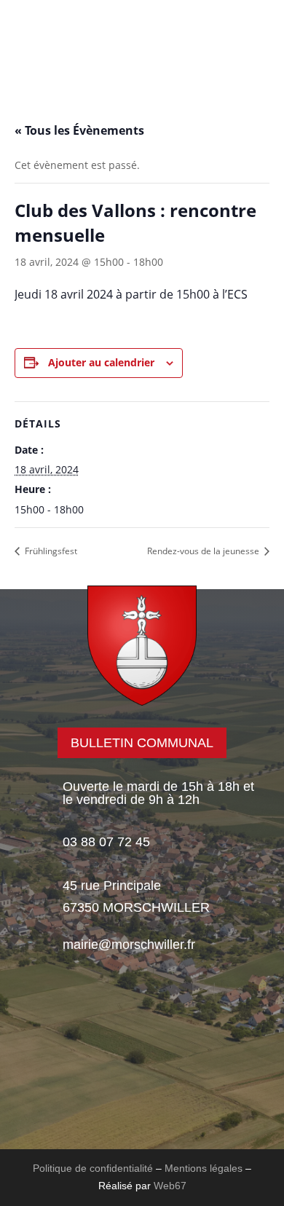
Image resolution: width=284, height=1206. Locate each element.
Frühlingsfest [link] (50, 551)
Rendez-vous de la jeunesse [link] (204, 551)
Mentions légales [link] (203, 1168)
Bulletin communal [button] (142, 743)
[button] (59, 72)
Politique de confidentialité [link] (93, 1168)
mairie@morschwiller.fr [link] (129, 944)
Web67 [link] (170, 1185)
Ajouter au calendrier (101, 362)
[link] (141, 45)
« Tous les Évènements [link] (79, 130)
